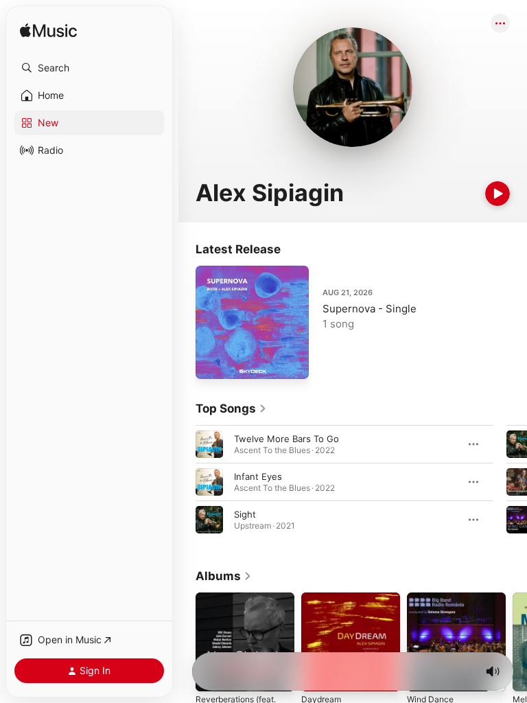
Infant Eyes (258, 476)
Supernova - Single (370, 308)
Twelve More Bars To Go (286, 438)
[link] (231, 408)
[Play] (497, 193)
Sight (245, 514)
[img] (48, 31)
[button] (89, 68)
